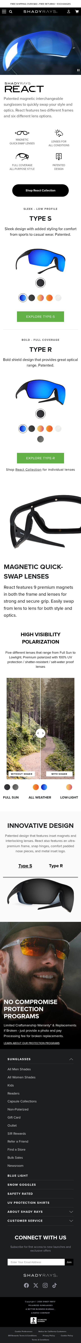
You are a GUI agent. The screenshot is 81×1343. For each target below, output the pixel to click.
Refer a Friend (18, 1141)
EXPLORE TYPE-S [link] (40, 316)
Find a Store (16, 1149)
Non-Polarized (18, 1109)
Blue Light (18, 1176)
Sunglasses (19, 1059)
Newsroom (16, 1165)
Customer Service (25, 1221)
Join (69, 1262)
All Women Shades (21, 1077)
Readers (13, 1093)
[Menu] (4, 12)
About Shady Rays (25, 1212)
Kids (11, 1085)
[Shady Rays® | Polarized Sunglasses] (40, 11)
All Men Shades (19, 1069)
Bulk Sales (15, 1157)
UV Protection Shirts (29, 1203)
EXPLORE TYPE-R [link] (40, 458)
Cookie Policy (67, 1335)
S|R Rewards (17, 1133)
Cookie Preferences (23, 1331)
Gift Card (14, 1117)
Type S (25, 865)
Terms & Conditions (40, 1339)
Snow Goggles (22, 1185)
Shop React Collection (40, 190)
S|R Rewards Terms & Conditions (22, 1335)
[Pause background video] (78, 70)
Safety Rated (20, 1194)
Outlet (12, 1125)
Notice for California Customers (52, 1331)
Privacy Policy (49, 1335)
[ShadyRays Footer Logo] (40, 1275)
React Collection (28, 469)
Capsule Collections (22, 1101)
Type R (56, 865)
